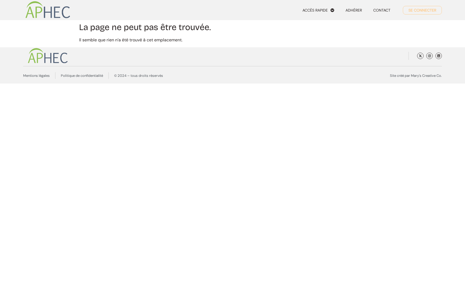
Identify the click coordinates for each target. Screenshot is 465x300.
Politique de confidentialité (82, 75)
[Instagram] (429, 56)
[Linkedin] (438, 56)
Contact (381, 10)
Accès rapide (315, 10)
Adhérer (354, 10)
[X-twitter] (420, 56)
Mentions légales (36, 75)
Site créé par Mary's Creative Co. (416, 75)
